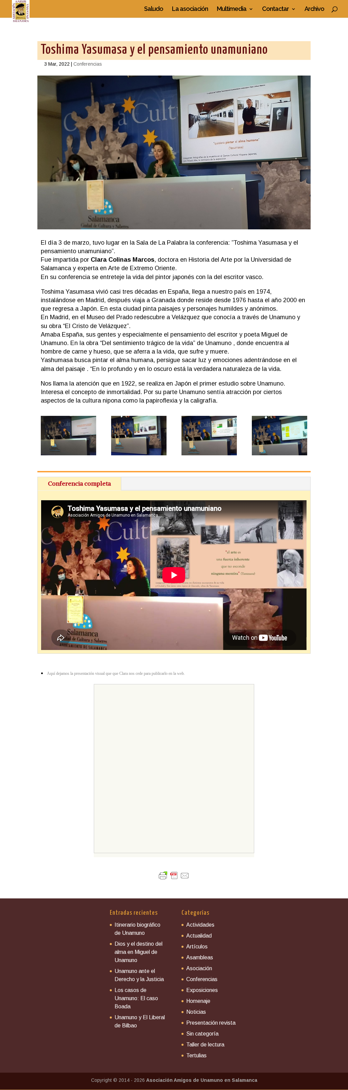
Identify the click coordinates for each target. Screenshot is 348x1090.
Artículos (197, 946)
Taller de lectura (205, 1044)
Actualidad (199, 936)
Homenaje (198, 1001)
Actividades (200, 925)
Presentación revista (211, 1023)
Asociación (199, 968)
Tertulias (196, 1055)
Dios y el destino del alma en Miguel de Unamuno (138, 952)
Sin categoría (202, 1034)
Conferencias (87, 64)
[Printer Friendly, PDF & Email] (174, 876)
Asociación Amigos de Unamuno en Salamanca (201, 1080)
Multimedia (231, 9)
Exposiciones (202, 990)
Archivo (314, 9)
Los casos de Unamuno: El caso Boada (136, 998)
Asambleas (199, 957)
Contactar (275, 9)
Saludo (153, 9)
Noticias (196, 1012)
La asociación (190, 9)
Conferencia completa (79, 483)
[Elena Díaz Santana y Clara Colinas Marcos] (68, 455)
